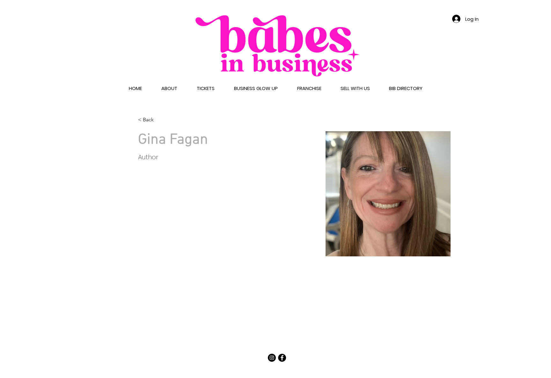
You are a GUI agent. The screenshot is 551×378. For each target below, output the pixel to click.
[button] (169, 88)
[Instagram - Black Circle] (272, 358)
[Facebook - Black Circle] (282, 358)
